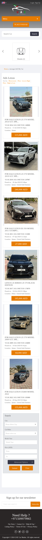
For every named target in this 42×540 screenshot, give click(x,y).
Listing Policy (9, 527)
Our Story (11, 524)
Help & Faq (30, 524)
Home (6, 69)
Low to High (26, 81)
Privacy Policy (32, 527)
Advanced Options (21, 462)
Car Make (8, 429)
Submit (14, 468)
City (6, 421)
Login (32, 3)
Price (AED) (8, 447)
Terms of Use (20, 527)
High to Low (11, 83)
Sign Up (37, 3)
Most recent (12, 81)
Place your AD (21, 24)
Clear (27, 468)
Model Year (8, 438)
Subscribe (35, 504)
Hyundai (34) (21, 59)
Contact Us (20, 524)
